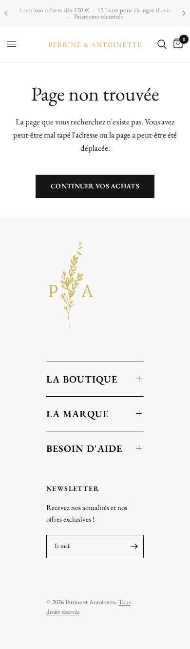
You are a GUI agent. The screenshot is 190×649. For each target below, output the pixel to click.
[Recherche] (162, 44)
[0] (176, 44)
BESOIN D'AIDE (84, 448)
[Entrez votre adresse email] (134, 546)
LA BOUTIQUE (81, 379)
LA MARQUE (77, 413)
